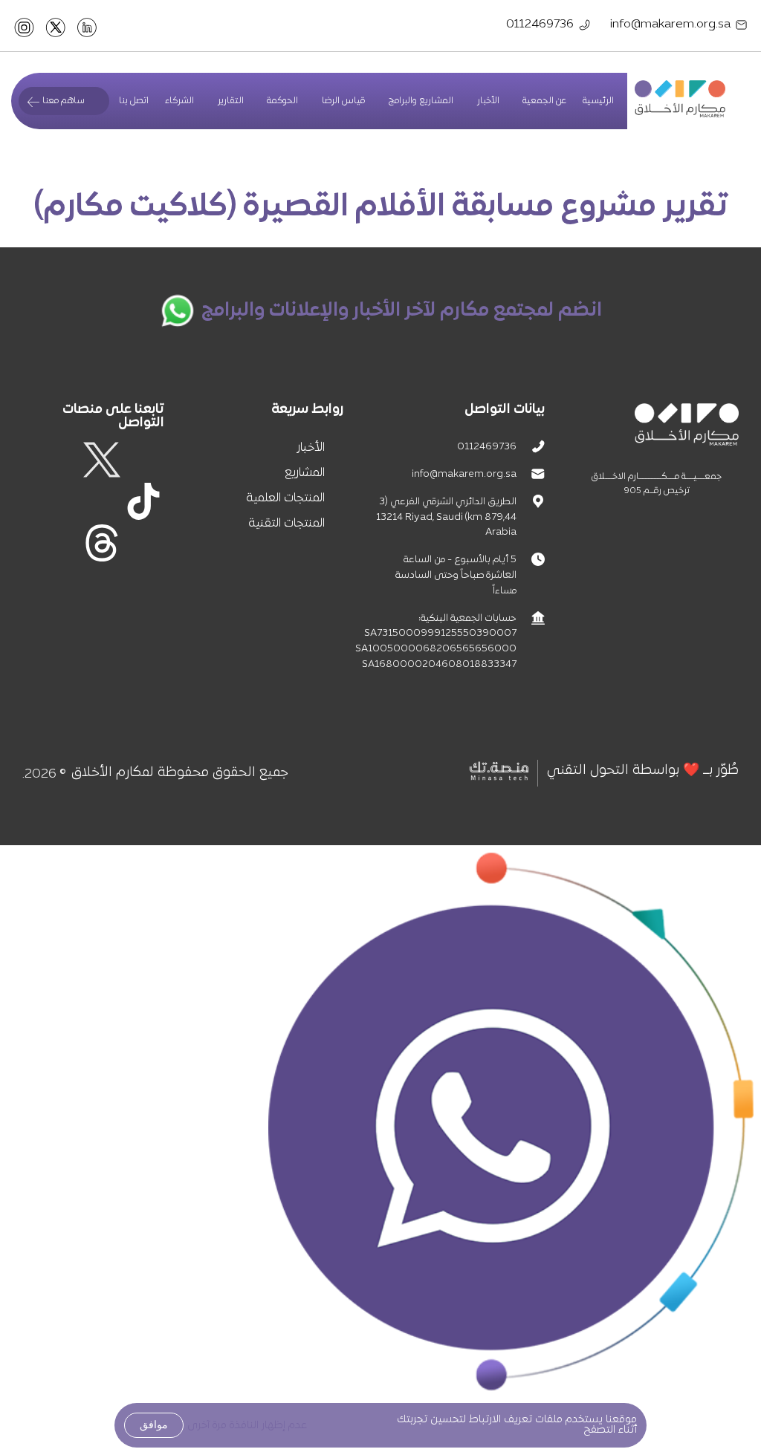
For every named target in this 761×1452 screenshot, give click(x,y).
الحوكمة (282, 101)
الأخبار (488, 101)
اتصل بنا (134, 101)
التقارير (231, 101)
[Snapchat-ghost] (101, 501)
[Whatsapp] (143, 542)
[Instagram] (60, 459)
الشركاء (179, 101)
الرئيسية (598, 101)
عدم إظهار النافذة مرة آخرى (247, 1425)
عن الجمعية (544, 101)
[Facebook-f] (143, 459)
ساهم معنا (63, 101)
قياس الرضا (343, 101)
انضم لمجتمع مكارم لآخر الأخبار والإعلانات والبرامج (401, 310)
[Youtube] (60, 501)
